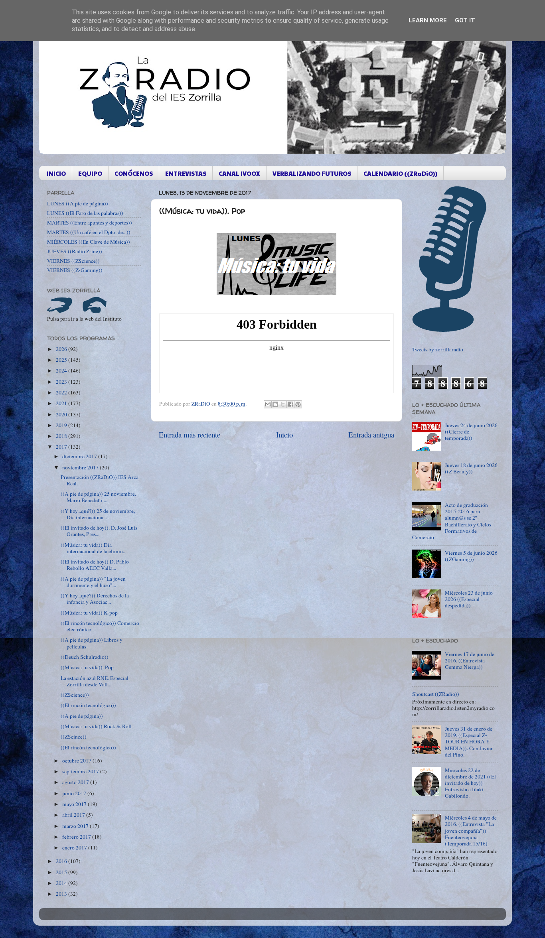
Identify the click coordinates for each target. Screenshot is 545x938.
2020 (62, 414)
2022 (62, 392)
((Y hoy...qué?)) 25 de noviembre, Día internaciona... (98, 514)
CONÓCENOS (134, 173)
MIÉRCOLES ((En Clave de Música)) (88, 241)
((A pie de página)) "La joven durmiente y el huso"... (93, 582)
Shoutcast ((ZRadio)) (435, 694)
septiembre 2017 (81, 771)
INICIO (56, 173)
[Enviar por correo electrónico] (268, 404)
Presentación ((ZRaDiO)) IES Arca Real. (99, 480)
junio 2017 (74, 793)
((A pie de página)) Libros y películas (91, 643)
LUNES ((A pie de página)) (77, 203)
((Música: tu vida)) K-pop (89, 612)
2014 (62, 883)
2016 (62, 861)
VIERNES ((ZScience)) (73, 260)
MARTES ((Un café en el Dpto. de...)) (88, 232)
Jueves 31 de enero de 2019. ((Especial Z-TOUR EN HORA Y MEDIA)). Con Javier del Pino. (469, 741)
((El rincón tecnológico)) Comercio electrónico (100, 626)
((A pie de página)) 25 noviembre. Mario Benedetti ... (98, 497)
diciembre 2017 (80, 456)
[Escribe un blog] (275, 404)
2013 (62, 893)
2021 (62, 403)
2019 (62, 425)
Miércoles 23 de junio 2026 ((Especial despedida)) (469, 599)
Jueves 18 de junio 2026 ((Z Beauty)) (471, 468)
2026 (62, 349)
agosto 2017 (76, 782)
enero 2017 (75, 847)
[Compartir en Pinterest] (298, 404)
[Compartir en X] (283, 404)
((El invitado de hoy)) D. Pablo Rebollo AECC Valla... (95, 564)
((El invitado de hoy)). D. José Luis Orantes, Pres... (99, 531)
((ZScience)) (75, 694)
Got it (465, 20)
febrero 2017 (77, 836)
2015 (62, 872)
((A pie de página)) (82, 715)
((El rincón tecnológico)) (88, 705)
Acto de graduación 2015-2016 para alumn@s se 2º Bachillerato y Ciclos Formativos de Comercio (451, 521)
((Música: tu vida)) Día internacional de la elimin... (93, 548)
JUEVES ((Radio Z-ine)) (74, 251)
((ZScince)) (74, 736)
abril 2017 (74, 814)
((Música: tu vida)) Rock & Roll (96, 726)
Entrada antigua (371, 434)
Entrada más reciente (189, 434)
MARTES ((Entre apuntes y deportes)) (89, 222)
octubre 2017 (77, 760)
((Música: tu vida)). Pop (87, 667)
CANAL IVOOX (239, 173)
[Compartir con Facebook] (290, 404)
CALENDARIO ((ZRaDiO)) (400, 173)
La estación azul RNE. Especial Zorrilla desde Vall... (94, 681)
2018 (62, 435)
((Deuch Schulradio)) (85, 656)
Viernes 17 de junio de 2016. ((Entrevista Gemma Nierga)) (469, 660)
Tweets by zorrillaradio (437, 349)
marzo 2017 (76, 826)
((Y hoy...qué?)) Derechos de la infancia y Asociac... (95, 598)
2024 (62, 370)
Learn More (428, 20)
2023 (62, 381)
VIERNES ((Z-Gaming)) (75, 270)
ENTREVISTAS (185, 173)
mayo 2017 (75, 804)
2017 (62, 446)
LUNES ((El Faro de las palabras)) (85, 213)
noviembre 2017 (81, 467)
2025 (62, 359)
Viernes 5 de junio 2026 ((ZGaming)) (471, 556)
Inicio (284, 434)
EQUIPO (90, 173)
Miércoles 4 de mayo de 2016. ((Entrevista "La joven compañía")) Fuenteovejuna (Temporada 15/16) (471, 830)
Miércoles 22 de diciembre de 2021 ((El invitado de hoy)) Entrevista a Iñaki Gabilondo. (470, 783)
